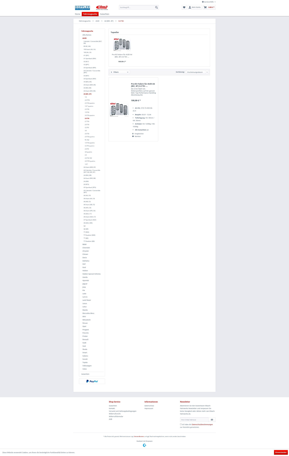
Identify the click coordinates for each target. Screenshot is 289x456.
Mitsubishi (87, 320)
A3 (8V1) (86, 76)
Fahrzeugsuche (87, 31)
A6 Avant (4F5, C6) (89, 211)
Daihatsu (86, 261)
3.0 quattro (88, 152)
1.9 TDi (87, 112)
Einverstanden (281, 452)
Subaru (85, 356)
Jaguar (85, 284)
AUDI (85, 38)
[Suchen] (156, 7)
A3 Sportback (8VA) (90, 79)
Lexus (85, 303)
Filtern (116, 72)
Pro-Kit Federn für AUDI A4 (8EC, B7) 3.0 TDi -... (122, 55)
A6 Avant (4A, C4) (89, 198)
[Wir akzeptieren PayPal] (92, 381)
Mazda (85, 310)
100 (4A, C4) (87, 52)
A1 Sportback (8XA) (90, 58)
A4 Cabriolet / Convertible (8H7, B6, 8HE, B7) (92, 171)
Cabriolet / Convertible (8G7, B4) (93, 42)
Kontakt (112, 408)
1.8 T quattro (89, 106)
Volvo (85, 369)
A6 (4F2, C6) (87, 208)
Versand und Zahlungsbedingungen (122, 411)
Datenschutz (149, 406)
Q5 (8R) (86, 229)
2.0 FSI (87, 149)
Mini (84, 316)
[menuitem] (139, 7)
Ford (84, 267)
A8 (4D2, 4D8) (88, 223)
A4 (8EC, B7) (87, 94)
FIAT (84, 264)
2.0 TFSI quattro (90, 161)
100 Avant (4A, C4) (90, 49)
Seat (84, 346)
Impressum (148, 408)
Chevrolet (86, 248)
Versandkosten (139, 436)
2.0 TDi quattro (89, 137)
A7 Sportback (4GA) (90, 220)
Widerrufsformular (116, 416)
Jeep (84, 287)
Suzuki (85, 359)
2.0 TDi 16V (88, 158)
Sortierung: (180, 72)
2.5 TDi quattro (89, 103)
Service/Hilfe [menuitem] (209, 2)
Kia (84, 290)
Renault (85, 339)
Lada (84, 293)
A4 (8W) (86, 181)
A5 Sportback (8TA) (90, 187)
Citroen (85, 254)
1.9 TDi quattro (89, 143)
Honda (85, 277)
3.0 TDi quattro (89, 115)
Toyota (85, 362)
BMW (84, 244)
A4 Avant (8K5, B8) (90, 178)
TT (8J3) (86, 238)
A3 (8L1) (86, 61)
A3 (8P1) (86, 65)
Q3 (84, 226)
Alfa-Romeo (87, 35)
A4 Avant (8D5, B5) (90, 85)
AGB (110, 419)
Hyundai (86, 280)
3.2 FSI (87, 127)
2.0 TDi (87, 124)
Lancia (85, 297)
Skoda (85, 349)
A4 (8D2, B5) (88, 82)
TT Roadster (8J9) (89, 241)
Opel (84, 326)
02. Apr (87, 140)
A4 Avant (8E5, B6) (90, 91)
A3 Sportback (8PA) (90, 68)
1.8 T (86, 164)
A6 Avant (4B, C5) (89, 205)
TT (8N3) (86, 232)
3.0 (86, 131)
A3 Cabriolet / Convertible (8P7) (92, 72)
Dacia (85, 257)
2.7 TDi (87, 121)
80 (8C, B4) (87, 46)
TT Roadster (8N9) (89, 235)
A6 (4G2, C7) (88, 214)
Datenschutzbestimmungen (202, 424)
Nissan (85, 323)
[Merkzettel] (184, 7)
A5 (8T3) (86, 184)
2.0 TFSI (87, 100)
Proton (85, 336)
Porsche (86, 333)
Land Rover (87, 300)
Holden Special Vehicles (92, 274)
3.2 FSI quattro (89, 146)
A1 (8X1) (86, 55)
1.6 (86, 97)
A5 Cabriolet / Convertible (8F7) (92, 191)
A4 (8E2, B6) (87, 88)
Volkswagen (87, 366)
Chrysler (86, 251)
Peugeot (86, 330)
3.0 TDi (87, 118)
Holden (85, 271)
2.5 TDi (87, 109)
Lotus (85, 307)
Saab (84, 343)
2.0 (86, 155)
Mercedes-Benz (88, 313)
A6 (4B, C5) (87, 202)
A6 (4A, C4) (87, 195)
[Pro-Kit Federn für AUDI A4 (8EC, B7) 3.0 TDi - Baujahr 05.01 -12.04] (122, 44)
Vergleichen (139, 134)
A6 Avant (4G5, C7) (90, 217)
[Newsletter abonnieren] (212, 419)
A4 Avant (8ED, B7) (90, 167)
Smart (85, 352)
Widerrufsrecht (114, 414)
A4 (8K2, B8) (87, 175)
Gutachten (85, 374)
